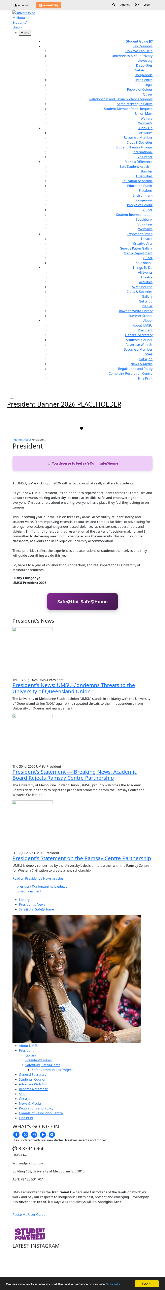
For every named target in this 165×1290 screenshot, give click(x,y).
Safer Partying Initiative (135, 104)
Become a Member (138, 137)
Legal (148, 84)
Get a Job (146, 301)
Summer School (140, 316)
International (143, 152)
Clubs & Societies (140, 142)
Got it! (147, 1283)
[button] (136, 5)
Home (18, 440)
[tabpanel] (82, 404)
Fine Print (145, 378)
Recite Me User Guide (28, 1214)
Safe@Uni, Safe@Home (82, 601)
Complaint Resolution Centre (131, 373)
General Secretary (139, 335)
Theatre (147, 238)
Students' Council (139, 340)
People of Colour (140, 89)
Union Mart (144, 113)
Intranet (125, 4)
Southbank (144, 219)
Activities (146, 133)
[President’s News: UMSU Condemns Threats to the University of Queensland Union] (32, 652)
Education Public (140, 186)
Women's (145, 123)
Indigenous (144, 75)
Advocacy (145, 60)
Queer (148, 94)
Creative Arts (143, 243)
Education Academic (137, 181)
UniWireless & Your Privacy (132, 56)
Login (147, 4)
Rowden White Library (136, 311)
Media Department (138, 253)
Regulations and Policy (135, 368)
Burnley (147, 171)
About (27, 440)
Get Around (144, 70)
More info (113, 1283)
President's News (38, 1060)
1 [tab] (81, 428)
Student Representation (134, 214)
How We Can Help (139, 51)
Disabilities (144, 65)
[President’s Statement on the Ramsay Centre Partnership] (32, 825)
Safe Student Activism (136, 166)
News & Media (142, 364)
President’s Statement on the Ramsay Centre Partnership (81, 858)
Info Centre (144, 80)
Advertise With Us (139, 344)
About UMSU (143, 325)
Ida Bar (147, 306)
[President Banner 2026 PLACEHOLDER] (12, 398)
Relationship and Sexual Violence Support (121, 99)
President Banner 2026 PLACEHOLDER (64, 404)
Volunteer (145, 157)
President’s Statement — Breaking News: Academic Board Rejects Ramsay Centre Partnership (74, 775)
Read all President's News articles (37, 878)
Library (30, 1055)
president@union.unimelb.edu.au (42, 886)
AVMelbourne (142, 287)
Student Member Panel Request (128, 109)
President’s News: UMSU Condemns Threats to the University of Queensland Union (73, 688)
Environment (143, 195)
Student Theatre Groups (134, 147)
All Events (145, 272)
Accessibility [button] (50, 5)
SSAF (149, 354)
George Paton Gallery (136, 248)
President (145, 330)
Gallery (147, 296)
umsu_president (29, 891)
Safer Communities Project (52, 1070)
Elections (146, 190)
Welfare (147, 118)
